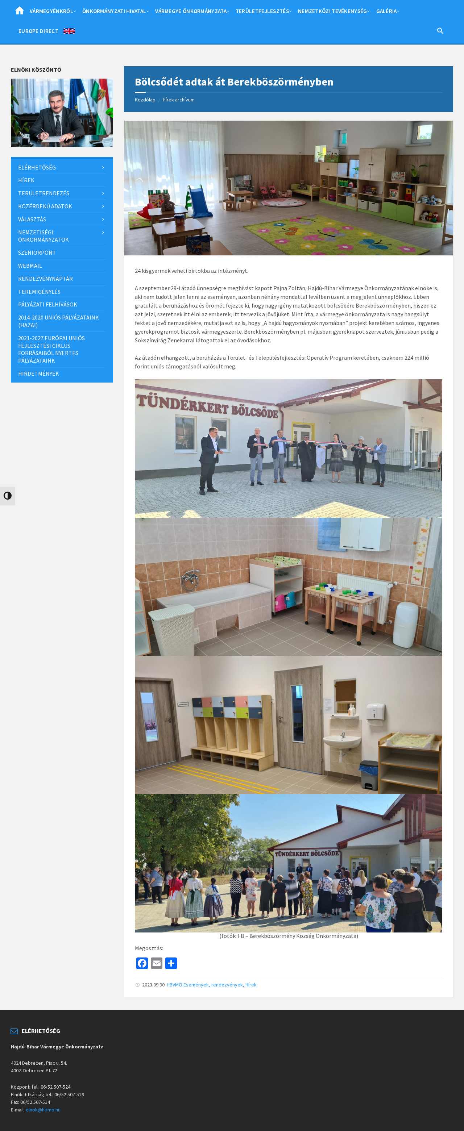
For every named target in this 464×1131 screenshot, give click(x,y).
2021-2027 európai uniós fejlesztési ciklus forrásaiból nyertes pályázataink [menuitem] (51, 349)
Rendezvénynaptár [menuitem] (45, 278)
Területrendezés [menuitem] (43, 193)
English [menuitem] (69, 32)
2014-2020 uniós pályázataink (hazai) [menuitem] (58, 321)
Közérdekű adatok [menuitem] (45, 206)
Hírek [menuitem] (26, 180)
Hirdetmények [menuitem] (38, 373)
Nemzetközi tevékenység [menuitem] (332, 11)
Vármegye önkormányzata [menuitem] (191, 11)
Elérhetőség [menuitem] (37, 167)
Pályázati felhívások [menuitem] (47, 304)
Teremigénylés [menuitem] (39, 291)
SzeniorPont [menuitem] (37, 252)
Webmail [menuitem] (30, 265)
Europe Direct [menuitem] (38, 31)
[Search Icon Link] (440, 32)
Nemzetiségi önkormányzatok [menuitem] (43, 236)
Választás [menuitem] (32, 219)
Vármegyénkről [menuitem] (51, 11)
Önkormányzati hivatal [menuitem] (114, 11)
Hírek (251, 984)
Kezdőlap (145, 99)
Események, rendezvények (213, 984)
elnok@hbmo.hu (43, 1109)
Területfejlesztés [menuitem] (262, 11)
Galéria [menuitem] (386, 11)
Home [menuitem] (19, 12)
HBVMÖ (174, 984)
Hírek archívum (179, 99)
